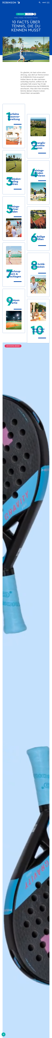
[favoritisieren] (35, 14)
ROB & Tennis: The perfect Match (26, 17)
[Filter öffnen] (39, 2)
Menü (44, 2)
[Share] (3, 1034)
